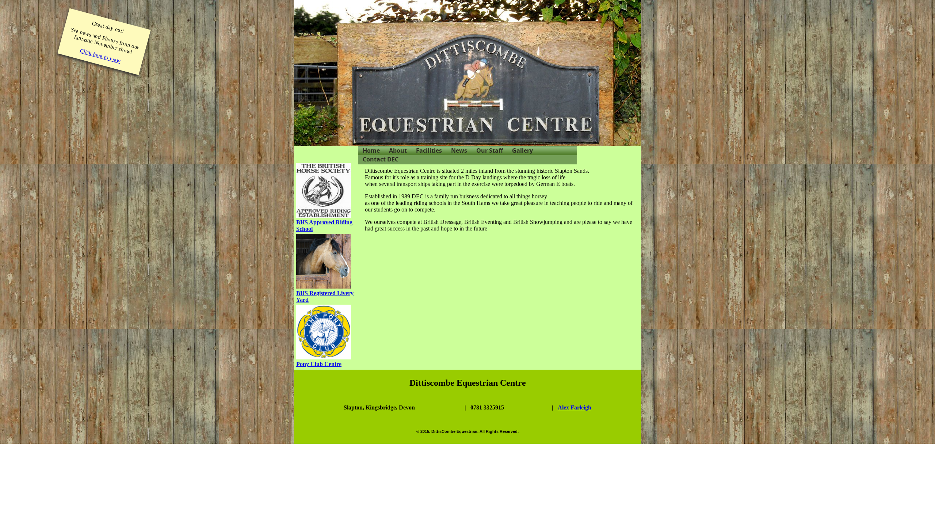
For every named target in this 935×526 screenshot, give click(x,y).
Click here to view (100, 55)
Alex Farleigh (574, 407)
